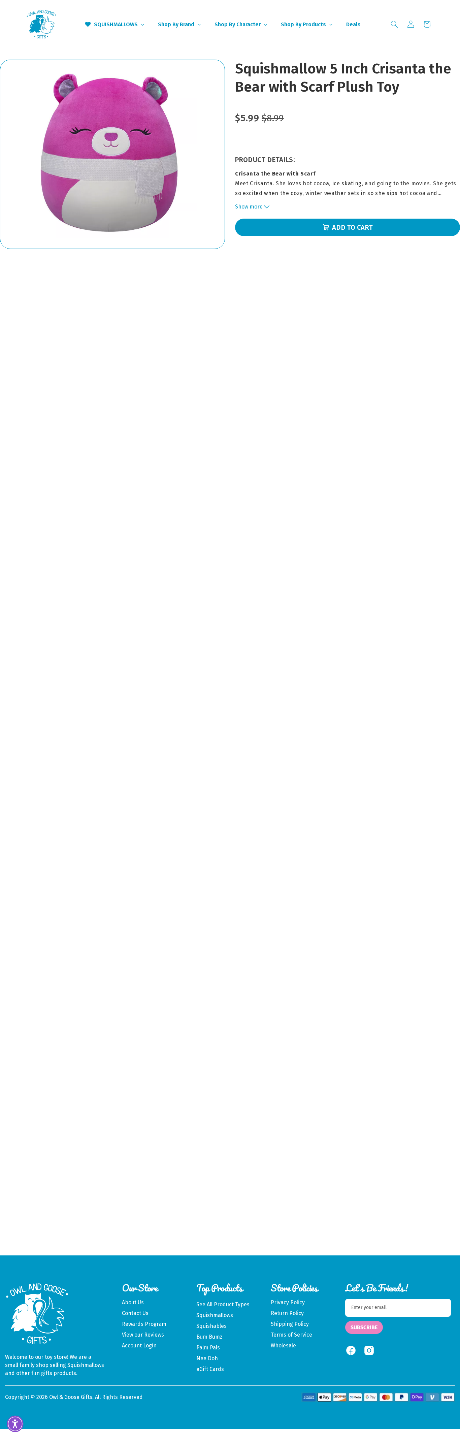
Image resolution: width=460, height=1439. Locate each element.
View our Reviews (143, 1335)
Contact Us (135, 1313)
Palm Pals (208, 1347)
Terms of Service (291, 1335)
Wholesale (283, 1345)
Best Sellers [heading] (230, 1045)
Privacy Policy (288, 1302)
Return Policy (287, 1313)
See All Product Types (223, 1304)
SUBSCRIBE (364, 1327)
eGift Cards (210, 1369)
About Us (133, 1302)
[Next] (425, 1160)
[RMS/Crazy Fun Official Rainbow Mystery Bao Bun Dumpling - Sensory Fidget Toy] (89, 1126)
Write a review (230, 970)
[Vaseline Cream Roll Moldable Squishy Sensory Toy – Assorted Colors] (277, 1126)
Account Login (139, 1345)
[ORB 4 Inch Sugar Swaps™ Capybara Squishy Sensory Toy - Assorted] (371, 1126)
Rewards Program (144, 1324)
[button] (394, 24)
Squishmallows (214, 1315)
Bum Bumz (209, 1337)
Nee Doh (207, 1358)
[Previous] (29, 1160)
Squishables (211, 1326)
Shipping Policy (290, 1324)
